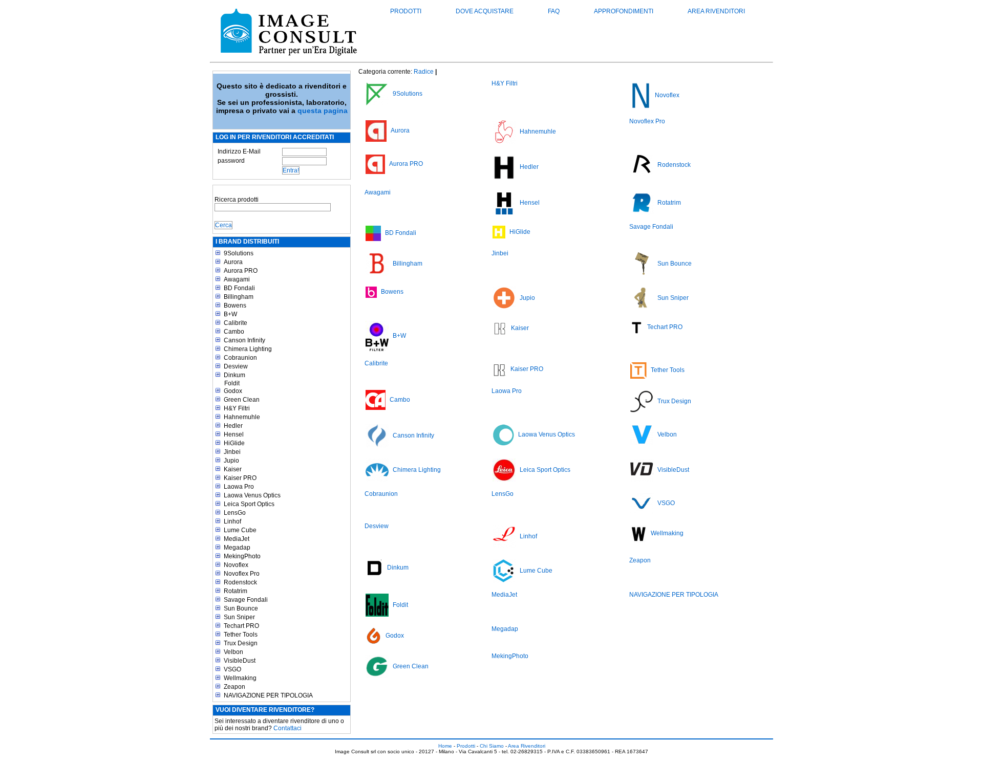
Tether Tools (241, 634)
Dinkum (234, 375)
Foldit (232, 383)
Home (445, 746)
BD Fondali (239, 288)
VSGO (232, 669)
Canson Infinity (244, 340)
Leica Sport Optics (249, 504)
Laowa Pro (239, 486)
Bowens (235, 305)
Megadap (237, 547)
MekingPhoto (242, 556)
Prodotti (405, 11)
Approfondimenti (623, 11)
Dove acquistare (485, 11)
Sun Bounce (241, 608)
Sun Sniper (239, 617)
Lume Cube (240, 530)
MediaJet (236, 538)
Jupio (231, 460)
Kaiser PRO (240, 478)
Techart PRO (241, 625)
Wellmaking (240, 678)
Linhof (232, 521)
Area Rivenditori (716, 11)
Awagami (237, 279)
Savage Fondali (246, 599)
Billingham (238, 296)
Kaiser (233, 469)
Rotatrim (235, 591)
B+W (230, 314)
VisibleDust (239, 660)
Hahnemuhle (242, 417)
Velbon (233, 652)
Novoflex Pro (242, 573)
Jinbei (232, 451)
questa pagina (322, 110)
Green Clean (242, 399)
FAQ (554, 11)
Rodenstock (240, 582)
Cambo (234, 331)
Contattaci (287, 728)
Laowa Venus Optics (252, 495)
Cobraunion (240, 357)
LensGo (235, 512)
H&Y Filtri (237, 408)
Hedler (233, 425)
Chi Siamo (492, 746)
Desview (236, 366)
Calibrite (235, 322)
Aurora (233, 262)
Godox (233, 391)
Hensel (234, 434)
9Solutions (238, 253)
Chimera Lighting (248, 349)
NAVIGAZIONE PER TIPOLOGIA (268, 695)
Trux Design (241, 643)
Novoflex (236, 565)
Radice (424, 71)
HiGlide (234, 443)
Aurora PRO (241, 270)
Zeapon (234, 686)
